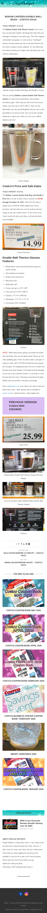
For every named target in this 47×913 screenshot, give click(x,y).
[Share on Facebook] (21, 544)
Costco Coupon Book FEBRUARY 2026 (23, 681)
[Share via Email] (29, 544)
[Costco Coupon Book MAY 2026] (23, 593)
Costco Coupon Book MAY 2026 (23, 610)
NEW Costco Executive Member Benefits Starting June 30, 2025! (31, 823)
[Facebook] (21, 894)
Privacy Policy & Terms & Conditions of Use (26, 903)
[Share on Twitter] (24, 544)
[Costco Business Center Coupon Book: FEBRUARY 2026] (23, 699)
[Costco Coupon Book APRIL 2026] (23, 628)
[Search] (44, 4)
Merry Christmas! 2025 (23, 754)
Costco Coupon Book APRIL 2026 (24, 646)
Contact (23, 906)
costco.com (6, 393)
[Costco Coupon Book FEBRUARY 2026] (23, 663)
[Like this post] (18, 544)
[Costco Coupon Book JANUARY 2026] (23, 772)
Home (6, 903)
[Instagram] (26, 894)
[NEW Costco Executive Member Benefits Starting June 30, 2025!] (10, 824)
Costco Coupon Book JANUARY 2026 (23, 789)
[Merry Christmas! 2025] (23, 737)
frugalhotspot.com (12, 386)
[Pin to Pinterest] (26, 544)
